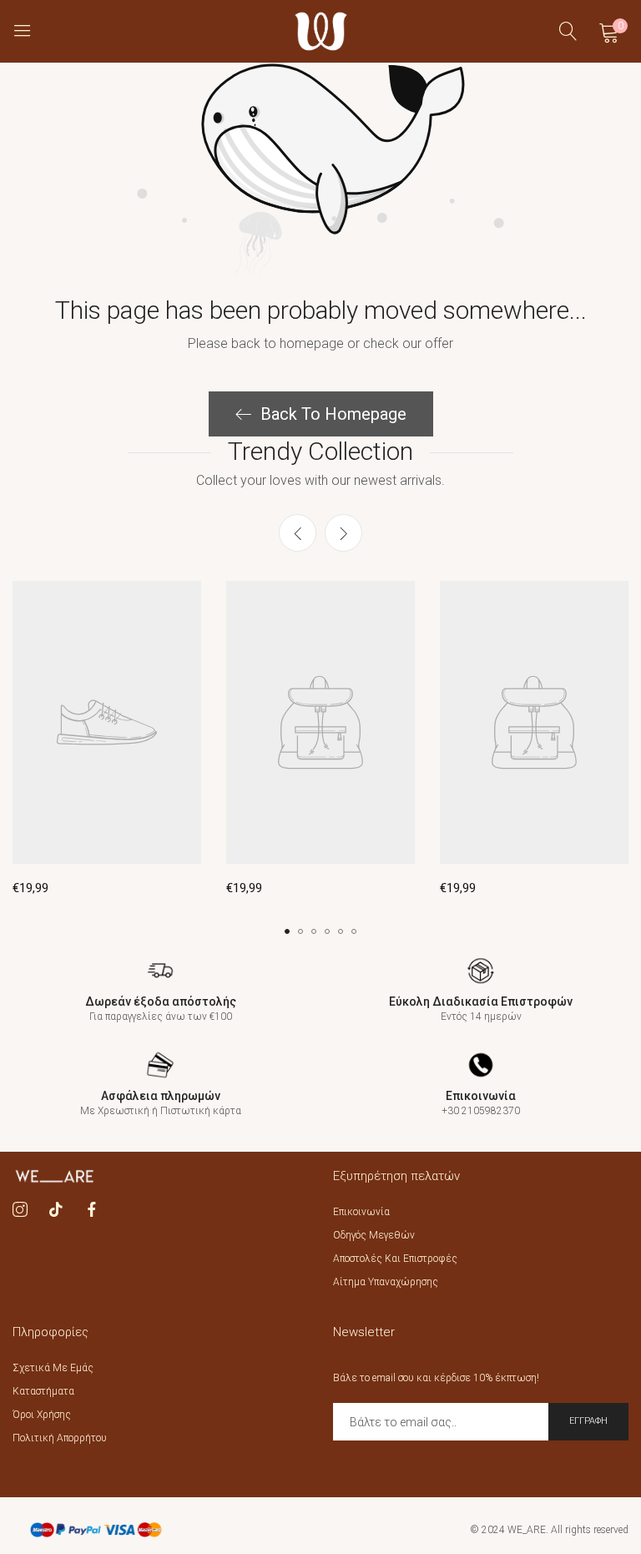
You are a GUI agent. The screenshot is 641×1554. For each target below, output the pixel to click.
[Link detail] (20, 1210)
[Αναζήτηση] (568, 31)
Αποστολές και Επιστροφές (395, 1258)
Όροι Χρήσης (42, 1414)
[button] (343, 533)
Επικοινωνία (361, 1212)
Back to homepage (333, 414)
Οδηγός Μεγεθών (374, 1235)
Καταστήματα (43, 1391)
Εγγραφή (588, 1420)
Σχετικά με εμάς (53, 1368)
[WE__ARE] (321, 31)
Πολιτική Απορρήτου (60, 1438)
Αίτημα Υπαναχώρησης (385, 1282)
